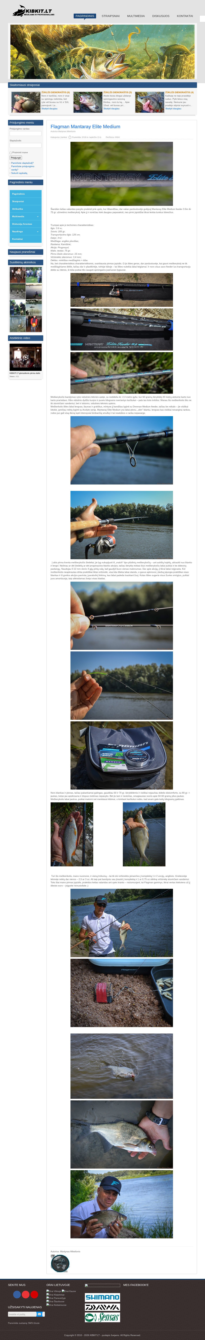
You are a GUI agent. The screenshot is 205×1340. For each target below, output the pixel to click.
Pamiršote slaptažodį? (22, 163)
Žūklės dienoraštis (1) (179, 92)
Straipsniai (18, 201)
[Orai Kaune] (69, 1291)
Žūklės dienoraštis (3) (55, 92)
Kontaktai (17, 239)
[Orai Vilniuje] (53, 1291)
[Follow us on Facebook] (17, 1294)
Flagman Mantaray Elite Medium (85, 126)
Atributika (17, 209)
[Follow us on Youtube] (25, 1294)
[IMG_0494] (18, 275)
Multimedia (18, 216)
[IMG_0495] (34, 324)
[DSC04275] (18, 324)
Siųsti (39, 1314)
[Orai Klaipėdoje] (55, 1294)
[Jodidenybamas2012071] (18, 291)
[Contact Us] (34, 1294)
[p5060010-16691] (34, 291)
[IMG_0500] (34, 307)
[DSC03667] (18, 307)
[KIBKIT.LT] (33, 12)
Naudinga (17, 231)
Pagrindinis (18, 194)
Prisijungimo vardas (19, 128)
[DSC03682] (34, 275)
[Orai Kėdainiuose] (56, 1304)
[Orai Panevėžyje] (56, 1298)
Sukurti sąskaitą (19, 173)
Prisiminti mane (20, 152)
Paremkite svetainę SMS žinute (24, 1323)
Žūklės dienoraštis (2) (117, 92)
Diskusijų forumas (22, 224)
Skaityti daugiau (49, 108)
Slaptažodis (15, 140)
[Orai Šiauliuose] (55, 1301)
